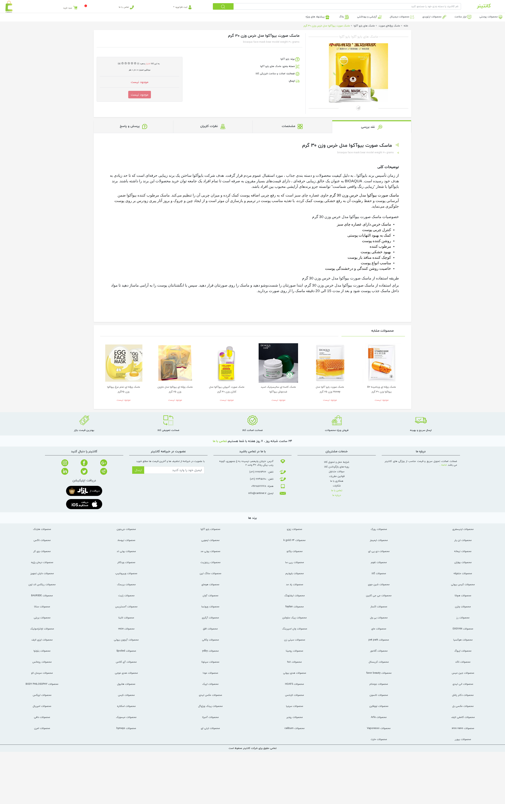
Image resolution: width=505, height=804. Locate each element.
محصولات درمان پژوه (42, 562)
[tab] (371, 126)
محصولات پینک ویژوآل (210, 706)
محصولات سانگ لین (210, 573)
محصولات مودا (210, 673)
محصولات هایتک (42, 529)
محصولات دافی (42, 717)
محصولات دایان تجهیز (42, 573)
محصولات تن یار (463, 540)
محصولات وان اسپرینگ (294, 628)
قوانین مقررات (336, 476)
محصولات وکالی (210, 640)
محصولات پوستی (488, 16)
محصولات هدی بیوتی (294, 673)
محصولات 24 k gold (294, 540)
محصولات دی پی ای (379, 551)
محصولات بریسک (126, 584)
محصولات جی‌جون (126, 529)
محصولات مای (378, 628)
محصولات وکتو (295, 551)
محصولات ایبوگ (462, 651)
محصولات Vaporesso (379, 728)
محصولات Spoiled (126, 651)
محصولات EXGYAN (463, 628)
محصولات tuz (294, 662)
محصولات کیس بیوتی (463, 584)
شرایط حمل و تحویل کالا (336, 462)
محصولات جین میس (463, 673)
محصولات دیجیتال (400, 16)
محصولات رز (462, 617)
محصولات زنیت (126, 595)
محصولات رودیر (294, 717)
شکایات (337, 485)
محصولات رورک (379, 529)
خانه (406, 26)
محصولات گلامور (379, 651)
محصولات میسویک (126, 717)
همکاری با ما (336, 481)
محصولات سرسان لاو (42, 673)
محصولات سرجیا (294, 706)
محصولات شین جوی (379, 584)
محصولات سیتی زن (294, 640)
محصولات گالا (379, 573)
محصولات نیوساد (126, 540)
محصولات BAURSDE (42, 595)
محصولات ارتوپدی (432, 16)
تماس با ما (124, 7)
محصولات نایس (126, 695)
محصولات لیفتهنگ (294, 595)
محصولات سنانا (42, 606)
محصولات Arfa (379, 717)
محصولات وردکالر (126, 562)
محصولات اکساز (378, 606)
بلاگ (342, 16)
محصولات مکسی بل (463, 706)
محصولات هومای (210, 584)
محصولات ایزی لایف (42, 640)
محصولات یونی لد (126, 551)
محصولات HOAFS (294, 684)
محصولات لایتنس (294, 695)
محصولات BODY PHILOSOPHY (42, 684)
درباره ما (336, 495)
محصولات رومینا (294, 651)
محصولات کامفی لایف (463, 717)
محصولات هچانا (463, 595)
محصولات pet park (378, 640)
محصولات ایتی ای (210, 728)
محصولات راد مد (294, 584)
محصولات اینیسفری (463, 529)
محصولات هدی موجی (126, 673)
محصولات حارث (379, 739)
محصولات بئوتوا (42, 651)
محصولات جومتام (378, 684)
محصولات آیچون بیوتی (126, 640)
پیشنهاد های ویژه (315, 16)
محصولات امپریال (42, 706)
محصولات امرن (42, 728)
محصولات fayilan (294, 606)
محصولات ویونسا (210, 606)
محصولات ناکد (462, 662)
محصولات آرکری (210, 617)
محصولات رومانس (42, 662)
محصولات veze (126, 628)
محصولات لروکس (42, 695)
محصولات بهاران (463, 562)
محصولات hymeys (126, 728)
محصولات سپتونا (210, 662)
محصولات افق (210, 628)
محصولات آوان (210, 595)
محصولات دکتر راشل (463, 695)
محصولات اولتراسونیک (42, 628)
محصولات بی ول (379, 617)
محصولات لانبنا (126, 617)
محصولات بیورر (463, 739)
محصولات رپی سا (294, 562)
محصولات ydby (210, 651)
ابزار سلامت (460, 16)
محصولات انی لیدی (463, 684)
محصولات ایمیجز (379, 540)
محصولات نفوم (379, 562)
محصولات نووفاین (378, 706)
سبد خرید (67, 8)
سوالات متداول (336, 471)
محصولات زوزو (294, 529)
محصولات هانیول (126, 684)
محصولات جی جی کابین (379, 595)
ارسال (138, 470)
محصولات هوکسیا (463, 640)
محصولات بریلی (42, 617)
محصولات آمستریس (126, 606)
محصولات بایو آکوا (210, 529)
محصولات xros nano (463, 728)
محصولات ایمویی (210, 540)
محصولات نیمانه (462, 551)
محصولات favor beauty (379, 673)
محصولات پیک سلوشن (294, 617)
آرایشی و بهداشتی (367, 16)
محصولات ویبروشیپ (126, 573)
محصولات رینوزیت (210, 562)
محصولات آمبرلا (210, 717)
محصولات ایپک (210, 684)
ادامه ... (443, 465)
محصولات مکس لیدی (210, 695)
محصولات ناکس (42, 540)
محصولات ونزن (463, 606)
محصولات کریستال (379, 662)
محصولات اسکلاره (126, 706)
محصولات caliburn (294, 728)
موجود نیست (139, 94)
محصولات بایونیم (294, 573)
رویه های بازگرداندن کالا (336, 467)
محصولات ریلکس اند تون (42, 584)
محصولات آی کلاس (126, 662)
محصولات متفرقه (463, 573)
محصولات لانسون (378, 695)
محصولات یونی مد (210, 551)
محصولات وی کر (42, 551)
